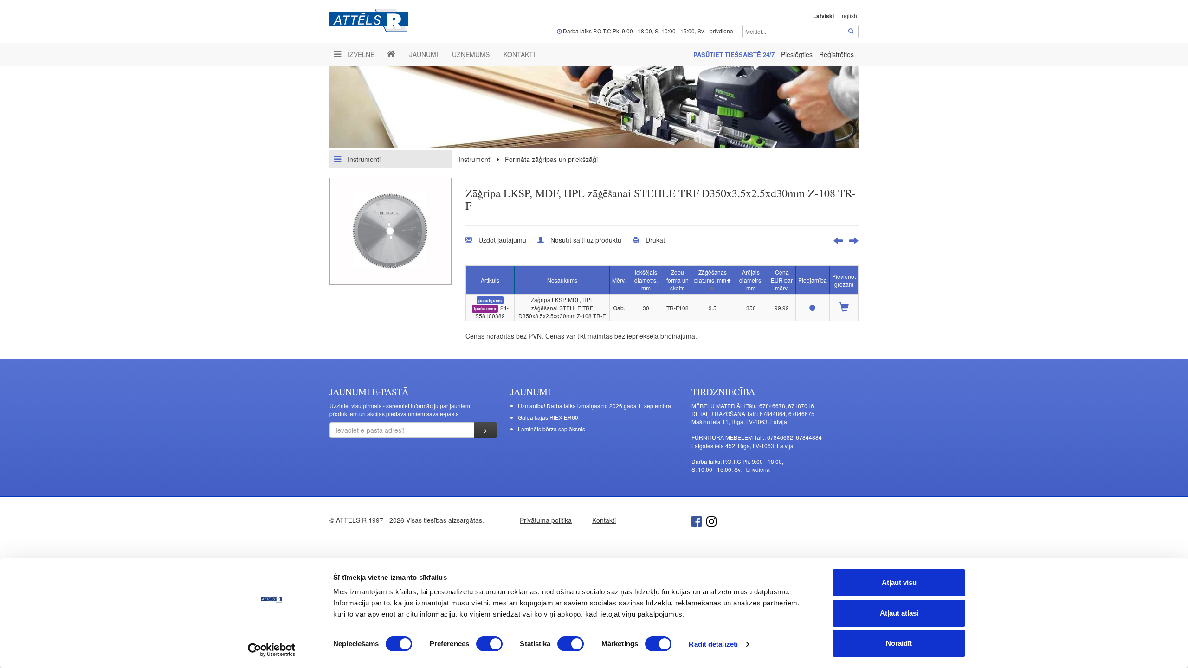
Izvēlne (360, 54)
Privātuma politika (546, 520)
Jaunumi (423, 54)
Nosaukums (562, 280)
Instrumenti (363, 159)
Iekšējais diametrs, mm (646, 280)
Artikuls (490, 280)
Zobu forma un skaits (677, 280)
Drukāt (655, 239)
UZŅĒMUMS (471, 54)
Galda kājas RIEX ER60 (548, 417)
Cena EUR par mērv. (782, 280)
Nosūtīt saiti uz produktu (585, 239)
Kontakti (519, 54)
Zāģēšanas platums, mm (710, 276)
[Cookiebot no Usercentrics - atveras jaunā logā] (271, 650)
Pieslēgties (797, 54)
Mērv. (619, 280)
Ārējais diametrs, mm (750, 280)
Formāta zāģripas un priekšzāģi (551, 159)
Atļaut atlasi (899, 613)
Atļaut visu (899, 582)
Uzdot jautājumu (502, 239)
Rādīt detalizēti (713, 644)
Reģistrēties (836, 54)
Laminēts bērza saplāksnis (551, 429)
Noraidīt (899, 643)
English (847, 15)
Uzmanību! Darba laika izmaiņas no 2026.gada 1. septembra (594, 406)
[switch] (489, 643)
